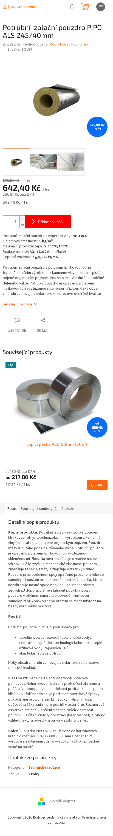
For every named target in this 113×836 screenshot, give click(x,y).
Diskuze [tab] (67, 508)
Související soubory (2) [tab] (39, 508)
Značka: (20, 49)
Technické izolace (44, 767)
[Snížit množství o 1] (22, 225)
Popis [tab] (12, 508)
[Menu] (100, 6)
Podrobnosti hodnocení (69, 44)
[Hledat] (71, 6)
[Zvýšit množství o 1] (22, 219)
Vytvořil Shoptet (62, 801)
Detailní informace (17, 304)
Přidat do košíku (52, 221)
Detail (97, 485)
